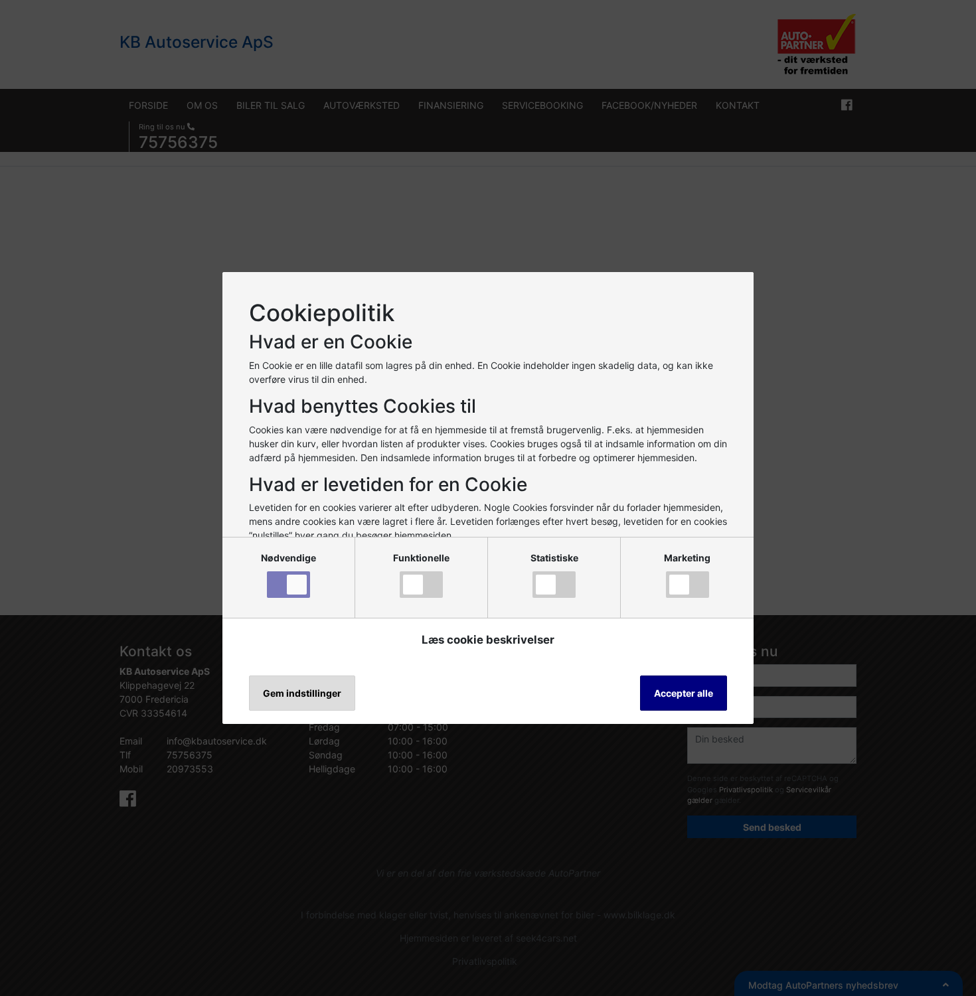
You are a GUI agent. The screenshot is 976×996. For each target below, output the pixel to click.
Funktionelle (421, 557)
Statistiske (554, 557)
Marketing (687, 557)
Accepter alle (683, 693)
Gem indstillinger (302, 693)
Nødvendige (288, 557)
